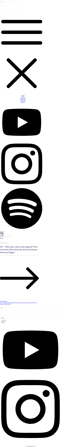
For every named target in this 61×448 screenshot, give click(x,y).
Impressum (3, 321)
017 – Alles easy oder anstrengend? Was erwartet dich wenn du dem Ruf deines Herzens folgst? (19, 249)
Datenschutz (3, 320)
